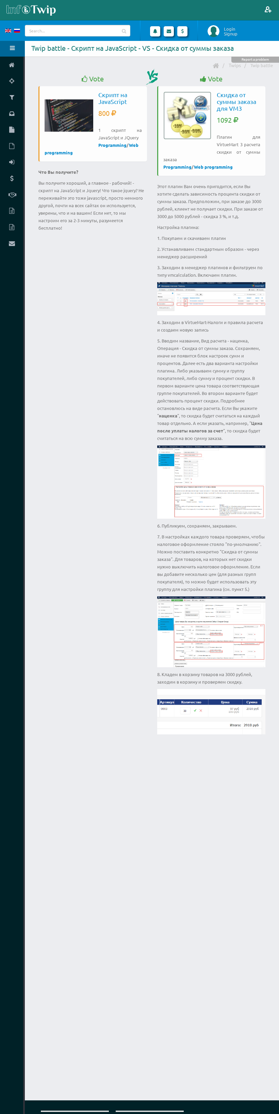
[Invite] (268, 9)
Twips (235, 65)
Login (229, 29)
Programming (112, 145)
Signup (230, 33)
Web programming (213, 167)
